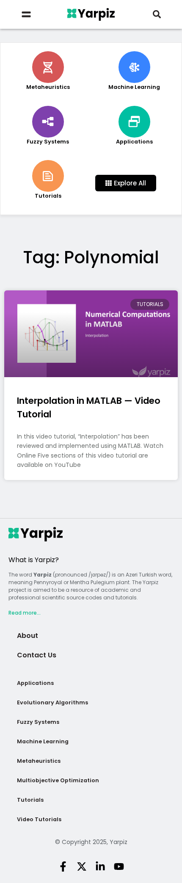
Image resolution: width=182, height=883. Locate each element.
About (27, 635)
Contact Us (36, 655)
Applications (35, 683)
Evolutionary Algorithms (52, 702)
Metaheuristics (39, 760)
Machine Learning (43, 741)
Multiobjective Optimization (58, 780)
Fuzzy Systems (38, 722)
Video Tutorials (39, 819)
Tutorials (30, 799)
